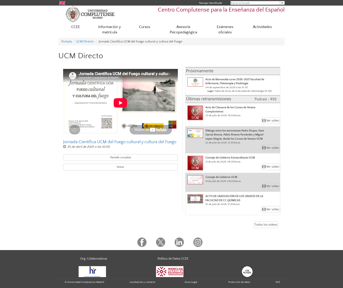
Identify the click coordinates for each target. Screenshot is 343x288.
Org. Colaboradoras (93, 258)
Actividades (262, 27)
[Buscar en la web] (282, 3)
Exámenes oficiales (225, 29)
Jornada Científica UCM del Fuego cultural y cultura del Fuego (119, 141)
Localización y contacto (142, 282)
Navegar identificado (210, 3)
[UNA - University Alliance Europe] (247, 271)
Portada (66, 41)
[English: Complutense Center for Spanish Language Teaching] (62, 2)
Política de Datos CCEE (173, 258)
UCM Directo (85, 41)
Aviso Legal (191, 282)
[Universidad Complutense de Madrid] (90, 14)
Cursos (144, 27)
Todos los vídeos (265, 224)
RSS (278, 282)
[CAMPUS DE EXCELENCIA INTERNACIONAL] (169, 271)
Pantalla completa (120, 157)
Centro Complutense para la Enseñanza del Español (221, 10)
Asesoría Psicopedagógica (183, 29)
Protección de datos (239, 282)
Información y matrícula (109, 29)
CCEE (75, 27)
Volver (120, 167)
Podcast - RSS (266, 99)
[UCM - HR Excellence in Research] (92, 271)
